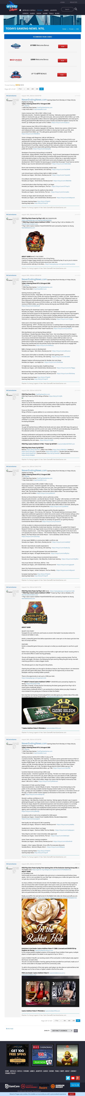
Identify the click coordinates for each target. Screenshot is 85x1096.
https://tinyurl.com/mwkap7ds (34, 794)
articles (13, 1071)
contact (73, 1071)
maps (62, 1071)
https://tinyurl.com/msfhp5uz (60, 553)
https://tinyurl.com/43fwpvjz (56, 847)
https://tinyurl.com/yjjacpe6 (65, 565)
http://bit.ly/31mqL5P (41, 203)
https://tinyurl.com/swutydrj (42, 149)
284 (28, 89)
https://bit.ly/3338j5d (28, 455)
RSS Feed (10, 1029)
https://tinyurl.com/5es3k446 (61, 169)
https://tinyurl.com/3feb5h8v (62, 181)
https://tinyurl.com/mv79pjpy (66, 368)
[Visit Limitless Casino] (17, 1055)
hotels (32, 10)
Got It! (72, 1094)
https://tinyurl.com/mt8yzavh (65, 570)
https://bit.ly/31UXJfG (55, 396)
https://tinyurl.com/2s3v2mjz (31, 536)
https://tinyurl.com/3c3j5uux (60, 122)
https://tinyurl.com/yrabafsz (65, 824)
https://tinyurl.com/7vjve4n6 (61, 175)
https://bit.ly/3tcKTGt (33, 449)
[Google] (78, 1078)
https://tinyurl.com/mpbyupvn (64, 830)
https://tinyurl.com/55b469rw (31, 134)
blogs (57, 13)
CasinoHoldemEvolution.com (44, 950)
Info (77, 29)
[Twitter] (68, 1078)
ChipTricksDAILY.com (40, 109)
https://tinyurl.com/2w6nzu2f (31, 306)
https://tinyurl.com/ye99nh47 (46, 493)
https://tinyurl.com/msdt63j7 (61, 542)
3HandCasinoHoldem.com (30, 224)
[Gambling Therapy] (57, 1086)
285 (33, 89)
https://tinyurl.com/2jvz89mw (59, 506)
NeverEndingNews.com (34, 99)
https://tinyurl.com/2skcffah (61, 768)
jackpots (53, 10)
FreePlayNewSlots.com (43, 394)
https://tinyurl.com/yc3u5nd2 (63, 328)
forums (39, 10)
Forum (71, 29)
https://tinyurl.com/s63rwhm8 (62, 841)
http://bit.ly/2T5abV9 (43, 201)
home (7, 1071)
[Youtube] (73, 1078)
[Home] (20, 10)
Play (62, 46)
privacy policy (10, 1073)
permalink (77, 95)
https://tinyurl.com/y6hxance (61, 351)
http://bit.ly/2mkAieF (53, 453)
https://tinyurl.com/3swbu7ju (61, 548)
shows (45, 13)
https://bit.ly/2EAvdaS (28, 451)
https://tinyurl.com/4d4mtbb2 (61, 164)
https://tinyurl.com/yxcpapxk (31, 819)
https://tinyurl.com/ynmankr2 (51, 521)
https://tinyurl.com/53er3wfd (61, 357)
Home (64, 29)
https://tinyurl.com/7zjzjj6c (65, 319)
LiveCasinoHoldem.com (29, 975)
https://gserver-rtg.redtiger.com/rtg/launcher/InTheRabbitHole (51, 870)
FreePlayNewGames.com (44, 107)
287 (41, 89)
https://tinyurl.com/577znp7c (61, 186)
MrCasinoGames (11, 96)
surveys (25, 13)
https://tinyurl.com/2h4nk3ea (54, 362)
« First (20, 89)
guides (32, 13)
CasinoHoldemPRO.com (53, 728)
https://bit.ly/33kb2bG (59, 449)
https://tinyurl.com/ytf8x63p (30, 811)
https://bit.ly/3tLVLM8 (33, 684)
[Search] (76, 9)
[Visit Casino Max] (42, 1055)
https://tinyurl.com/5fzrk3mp (66, 373)
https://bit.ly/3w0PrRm (29, 453)
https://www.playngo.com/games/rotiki (62, 591)
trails (51, 13)
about (67, 1071)
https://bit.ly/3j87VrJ (52, 451)
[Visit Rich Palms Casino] (67, 1055)
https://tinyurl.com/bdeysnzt (66, 198)
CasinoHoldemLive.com (56, 973)
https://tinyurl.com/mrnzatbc (60, 192)
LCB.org (26, 106)
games (46, 10)
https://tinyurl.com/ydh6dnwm (48, 781)
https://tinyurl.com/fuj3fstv (70, 559)
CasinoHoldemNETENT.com (66, 444)
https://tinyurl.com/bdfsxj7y (45, 345)
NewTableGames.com (28, 228)
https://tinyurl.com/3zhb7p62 (60, 836)
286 (37, 89)
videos (38, 13)
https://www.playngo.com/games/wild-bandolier (37, 220)
